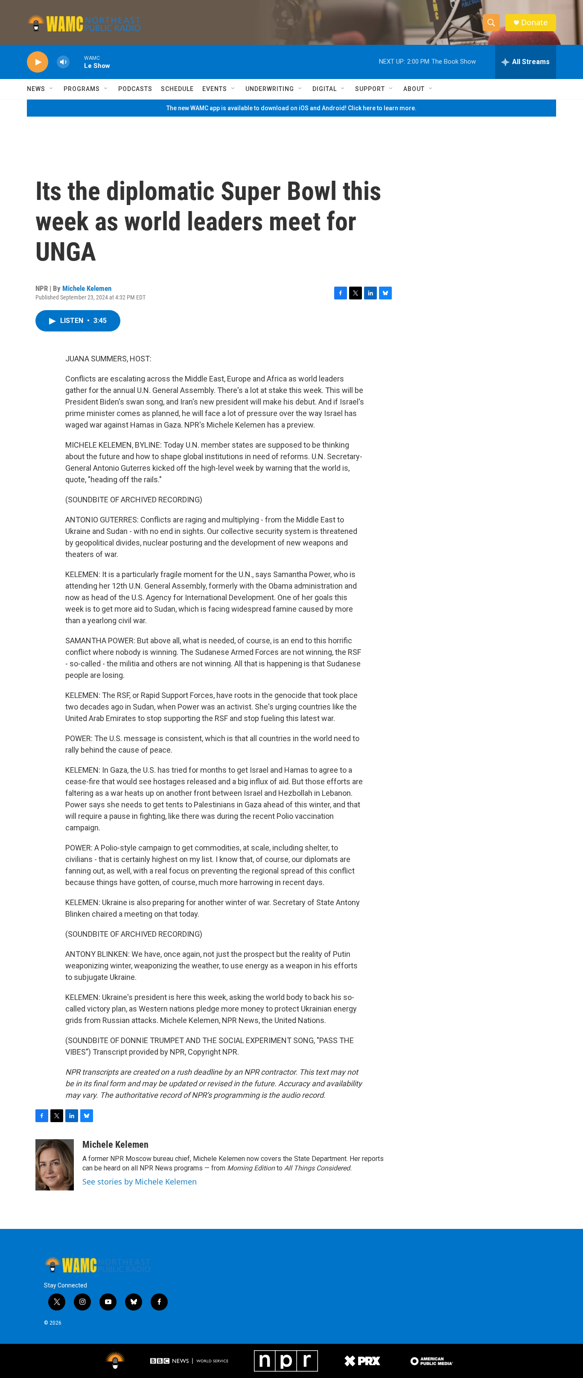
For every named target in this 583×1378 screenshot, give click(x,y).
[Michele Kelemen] (54, 1164)
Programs (82, 88)
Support (370, 88)
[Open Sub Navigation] (51, 88)
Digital (324, 88)
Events (214, 88)
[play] (37, 62)
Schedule (177, 88)
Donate (534, 22)
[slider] (77, 61)
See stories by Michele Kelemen (139, 1181)
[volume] (63, 62)
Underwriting (269, 88)
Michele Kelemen (86, 288)
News (36, 88)
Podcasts (135, 88)
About (414, 88)
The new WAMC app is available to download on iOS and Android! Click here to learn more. (291, 108)
